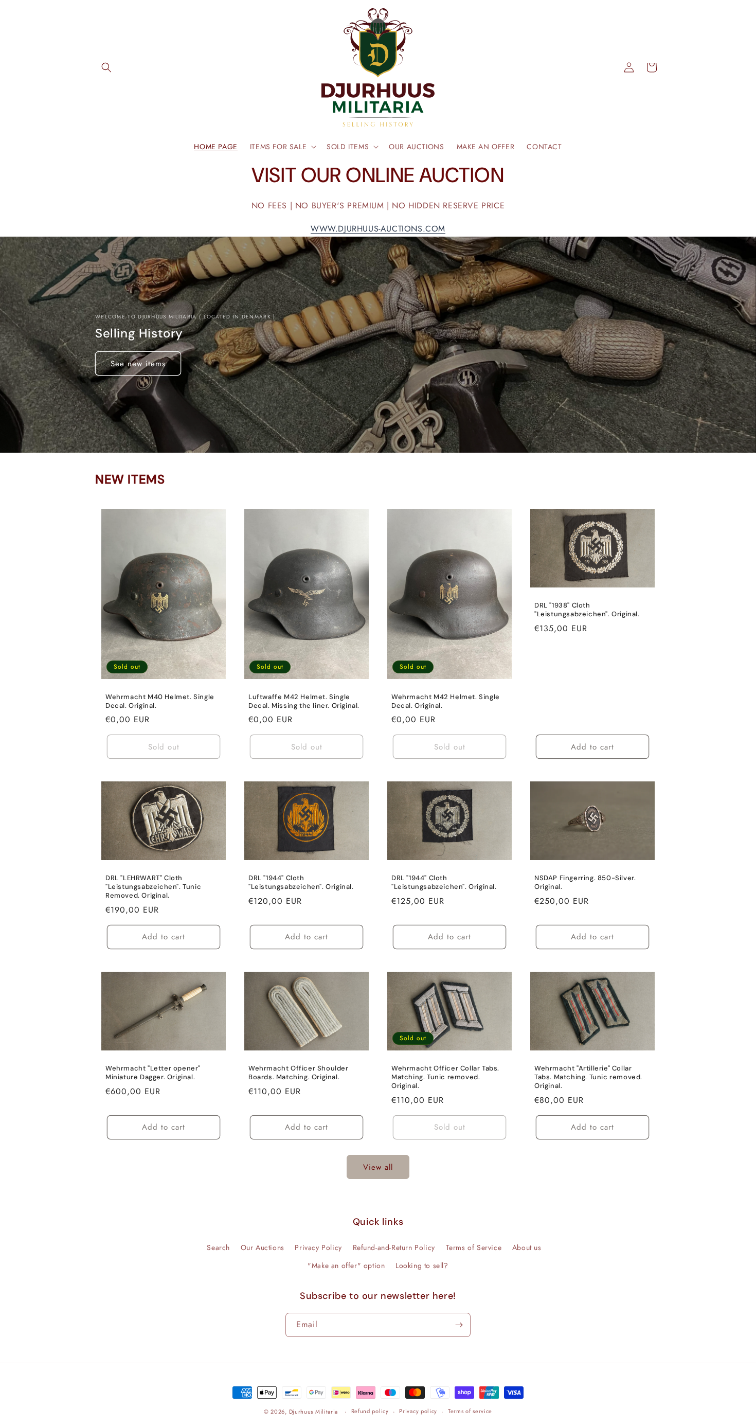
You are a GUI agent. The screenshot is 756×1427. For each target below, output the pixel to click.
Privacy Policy (318, 1247)
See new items (138, 363)
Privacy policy (418, 1411)
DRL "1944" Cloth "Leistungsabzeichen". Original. (301, 883)
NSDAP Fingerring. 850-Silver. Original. (585, 883)
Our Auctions (262, 1247)
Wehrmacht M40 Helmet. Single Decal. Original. (159, 701)
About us (527, 1247)
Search (218, 1247)
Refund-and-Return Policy (394, 1247)
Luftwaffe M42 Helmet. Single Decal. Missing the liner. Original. (303, 701)
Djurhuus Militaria (313, 1411)
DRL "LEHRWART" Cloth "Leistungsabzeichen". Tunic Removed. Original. (153, 887)
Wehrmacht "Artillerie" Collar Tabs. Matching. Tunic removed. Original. (588, 1078)
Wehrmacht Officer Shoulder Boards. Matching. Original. (298, 1073)
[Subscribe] (458, 1325)
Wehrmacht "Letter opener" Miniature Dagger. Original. (153, 1073)
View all (378, 1167)
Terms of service (470, 1411)
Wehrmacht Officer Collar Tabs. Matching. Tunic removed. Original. (445, 1078)
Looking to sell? (421, 1265)
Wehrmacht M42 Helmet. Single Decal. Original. (445, 701)
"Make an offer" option (346, 1265)
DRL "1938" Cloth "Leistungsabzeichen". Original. (587, 609)
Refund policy (370, 1411)
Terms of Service (474, 1247)
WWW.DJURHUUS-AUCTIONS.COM (378, 229)
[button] (106, 67)
